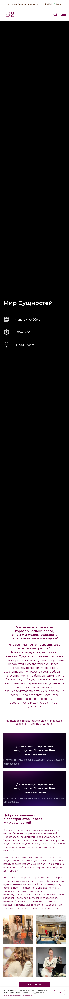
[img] (48, 4)
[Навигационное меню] (63, 14)
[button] (55, 14)
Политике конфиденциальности (18, 995)
